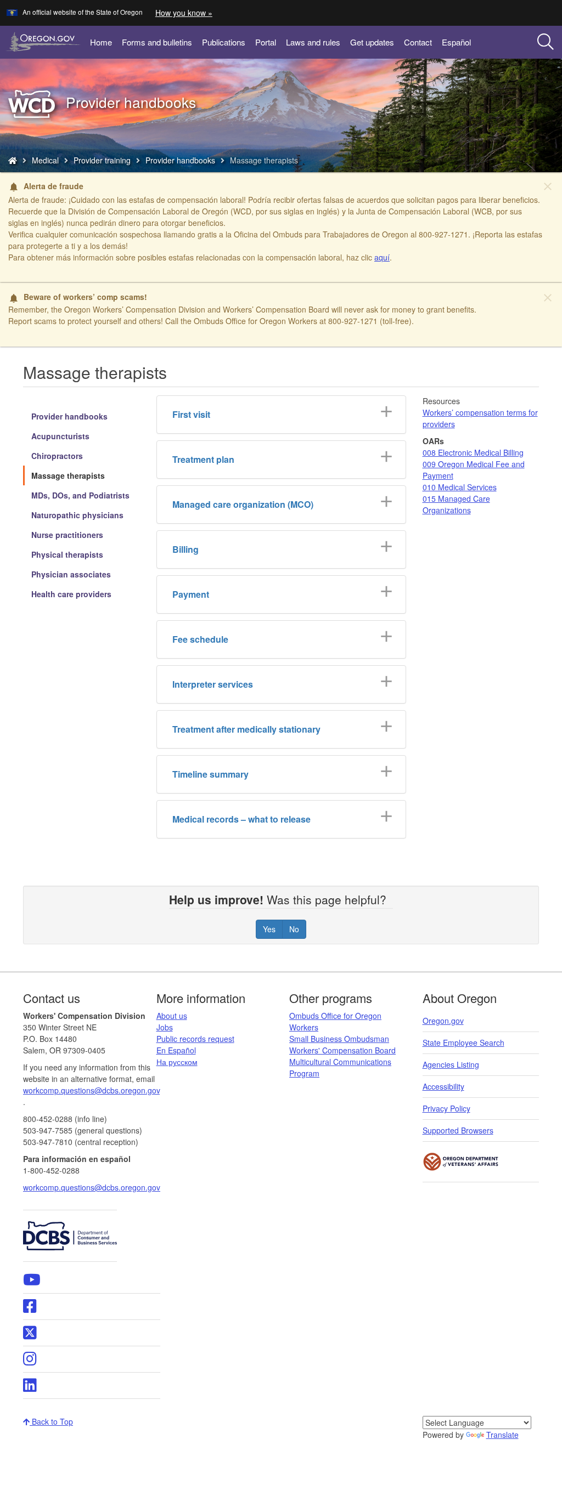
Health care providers (71, 593)
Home (101, 42)
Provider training (102, 160)
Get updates (372, 42)
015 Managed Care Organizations (456, 504)
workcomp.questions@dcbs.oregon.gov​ (91, 1090)
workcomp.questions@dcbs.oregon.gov (91, 1187)
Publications (223, 42)
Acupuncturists (60, 435)
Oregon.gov (443, 1020)
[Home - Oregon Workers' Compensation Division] (12, 160)
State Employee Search (463, 1042)
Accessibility (443, 1086)
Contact (418, 42)
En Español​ (176, 1050)
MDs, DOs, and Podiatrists (80, 495)
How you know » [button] (183, 12)
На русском (177, 1061)
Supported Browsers (458, 1130)
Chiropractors (57, 455)
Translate (502, 1434)
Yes (269, 928)
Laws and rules (313, 42)
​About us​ (171, 1015)
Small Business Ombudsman (339, 1038)
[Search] (545, 42)
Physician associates (71, 574)
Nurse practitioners (67, 534)
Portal (265, 42)
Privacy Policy (446, 1108)
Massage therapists (68, 475)
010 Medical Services (460, 486)
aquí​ (382, 257)
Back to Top (51, 1421)
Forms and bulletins (157, 42)
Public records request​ (195, 1038)
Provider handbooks (180, 160)
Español (456, 42)
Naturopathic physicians (77, 514)
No (294, 928)
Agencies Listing (451, 1064)
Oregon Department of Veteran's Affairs (461, 1161)
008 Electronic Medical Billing (473, 452)
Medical (45, 160)
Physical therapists (67, 554)
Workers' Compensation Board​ (342, 1050)
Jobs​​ (164, 1027)
